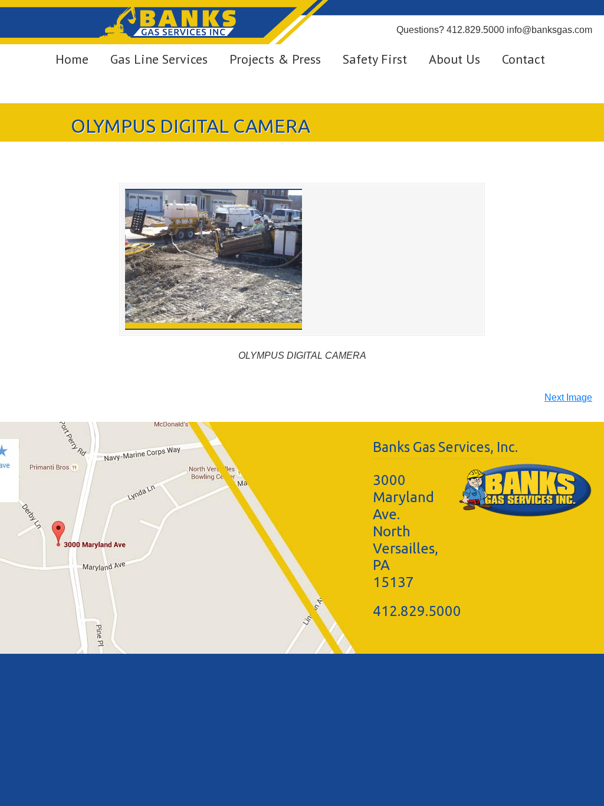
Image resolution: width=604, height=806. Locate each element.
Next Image (568, 397)
